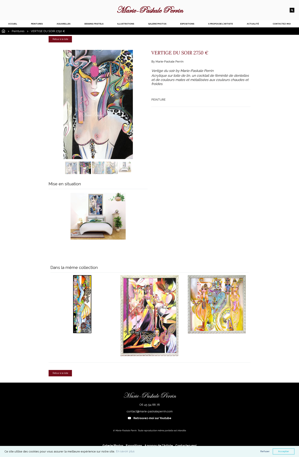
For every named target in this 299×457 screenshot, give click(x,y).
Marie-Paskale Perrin (149, 10)
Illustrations (125, 24)
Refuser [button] (265, 451)
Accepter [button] (283, 451)
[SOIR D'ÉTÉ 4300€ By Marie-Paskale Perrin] (149, 315)
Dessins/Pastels (93, 24)
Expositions (187, 24)
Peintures (37, 24)
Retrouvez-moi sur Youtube (152, 418)
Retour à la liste (60, 39)
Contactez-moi (282, 24)
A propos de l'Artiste (220, 24)
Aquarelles (63, 24)
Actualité (253, 24)
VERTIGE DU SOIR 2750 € (48, 31)
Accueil (12, 24)
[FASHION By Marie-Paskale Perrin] (82, 304)
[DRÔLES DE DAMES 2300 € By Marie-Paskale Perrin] (216, 304)
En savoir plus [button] (125, 451)
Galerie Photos (157, 24)
